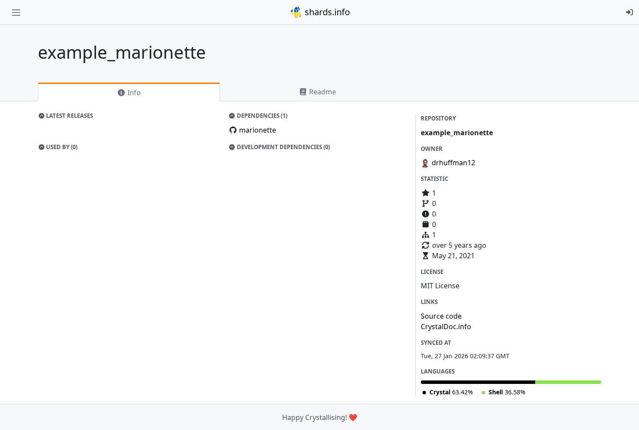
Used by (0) (61, 147)
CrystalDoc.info (446, 326)
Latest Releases (69, 116)
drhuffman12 (453, 162)
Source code (441, 316)
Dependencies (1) (261, 116)
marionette (257, 130)
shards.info (326, 12)
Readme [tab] (321, 92)
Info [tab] (133, 92)
